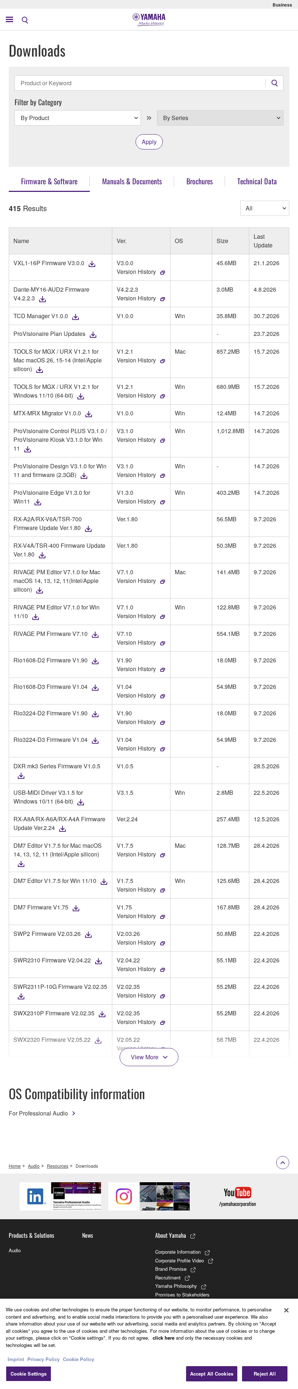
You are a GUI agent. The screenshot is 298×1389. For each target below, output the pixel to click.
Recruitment (168, 1277)
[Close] (286, 1310)
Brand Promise (170, 1268)
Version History (136, 271)
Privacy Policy (43, 1359)
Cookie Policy (78, 1359)
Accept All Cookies (211, 1373)
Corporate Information (178, 1251)
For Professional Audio (38, 1113)
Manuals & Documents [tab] (132, 181)
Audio (34, 1166)
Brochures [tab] (199, 181)
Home (15, 1166)
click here (163, 1337)
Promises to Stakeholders (182, 1294)
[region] (149, 1344)
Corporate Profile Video (179, 1260)
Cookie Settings (29, 1373)
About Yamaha (170, 1235)
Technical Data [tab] (257, 181)
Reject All (264, 1373)
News (87, 1235)
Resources (57, 1166)
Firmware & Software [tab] (49, 181)
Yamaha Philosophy (176, 1285)
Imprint (16, 1359)
